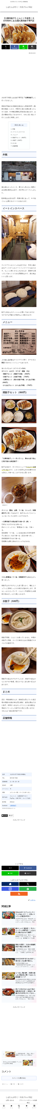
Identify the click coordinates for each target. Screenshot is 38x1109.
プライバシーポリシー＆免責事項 (28, 1101)
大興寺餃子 (13, 805)
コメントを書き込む (19, 1078)
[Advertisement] (19, 74)
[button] (32, 47)
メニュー (15, 134)
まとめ (14, 143)
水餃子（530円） (17, 140)
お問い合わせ (10, 1100)
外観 (13, 129)
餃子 (12, 815)
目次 (16, 125)
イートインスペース (18, 132)
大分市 (5, 815)
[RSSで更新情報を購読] (19, 894)
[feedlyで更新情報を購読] (27, 889)
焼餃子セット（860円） (19, 137)
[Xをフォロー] (27, 884)
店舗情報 (15, 146)
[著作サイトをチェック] (10, 884)
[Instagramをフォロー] (10, 889)
